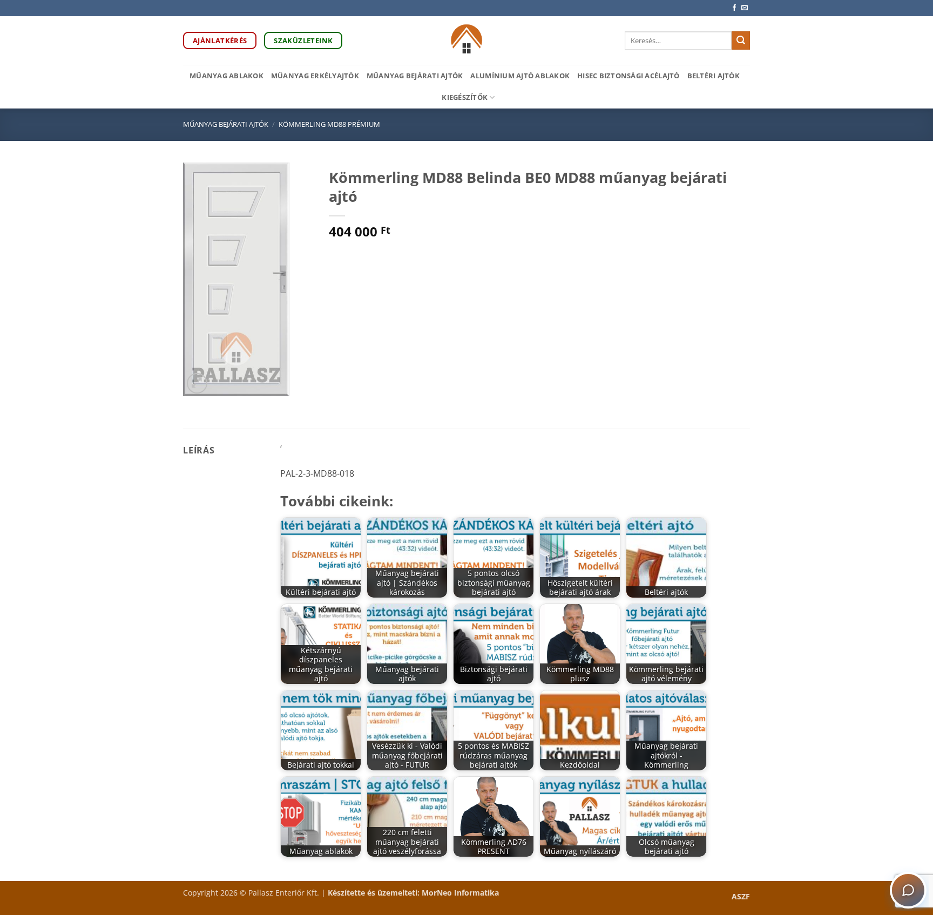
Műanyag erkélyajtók (315, 75)
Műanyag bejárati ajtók (415, 75)
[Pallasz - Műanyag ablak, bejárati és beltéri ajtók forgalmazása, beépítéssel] (466, 40)
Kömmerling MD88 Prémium (329, 124)
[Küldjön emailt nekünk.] (744, 8)
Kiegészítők (465, 97)
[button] (197, 383)
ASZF (741, 896)
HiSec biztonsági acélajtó (628, 75)
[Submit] (741, 40)
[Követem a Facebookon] (734, 8)
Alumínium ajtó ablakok (520, 75)
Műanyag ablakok (226, 75)
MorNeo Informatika (460, 892)
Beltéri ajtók (713, 75)
